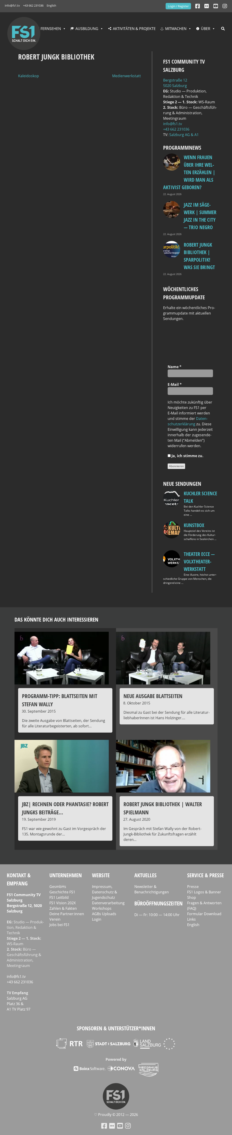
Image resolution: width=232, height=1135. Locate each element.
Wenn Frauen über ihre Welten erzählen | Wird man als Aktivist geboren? (189, 172)
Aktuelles (145, 875)
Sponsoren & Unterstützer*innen (116, 1028)
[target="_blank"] (224, 6)
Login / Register (178, 6)
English (51, 5)
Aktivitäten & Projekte (134, 28)
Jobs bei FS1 (59, 924)
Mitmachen (175, 28)
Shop (191, 897)
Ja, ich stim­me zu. (187, 455)
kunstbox (194, 525)
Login (96, 919)
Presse (193, 886)
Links (191, 919)
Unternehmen (65, 875)
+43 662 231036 (33, 5)
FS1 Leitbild (59, 897)
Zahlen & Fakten (63, 908)
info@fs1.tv (12, 5)
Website (101, 875)
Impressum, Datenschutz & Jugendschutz (104, 892)
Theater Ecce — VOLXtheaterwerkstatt (199, 561)
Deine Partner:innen (66, 913)
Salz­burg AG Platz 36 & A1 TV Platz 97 (18, 1004)
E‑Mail (175, 384)
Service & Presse (205, 875)
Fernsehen (51, 28)
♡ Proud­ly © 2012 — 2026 (116, 1114)
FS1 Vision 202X (62, 902)
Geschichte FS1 (62, 892)
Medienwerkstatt (126, 75)
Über (205, 28)
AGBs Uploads (104, 913)
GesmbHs (57, 886)
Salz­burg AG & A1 (184, 134)
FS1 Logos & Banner (204, 892)
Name (174, 366)
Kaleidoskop (28, 75)
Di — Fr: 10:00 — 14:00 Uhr (157, 914)
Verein (54, 919)
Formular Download (204, 913)
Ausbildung (86, 28)
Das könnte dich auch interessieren (56, 619)
